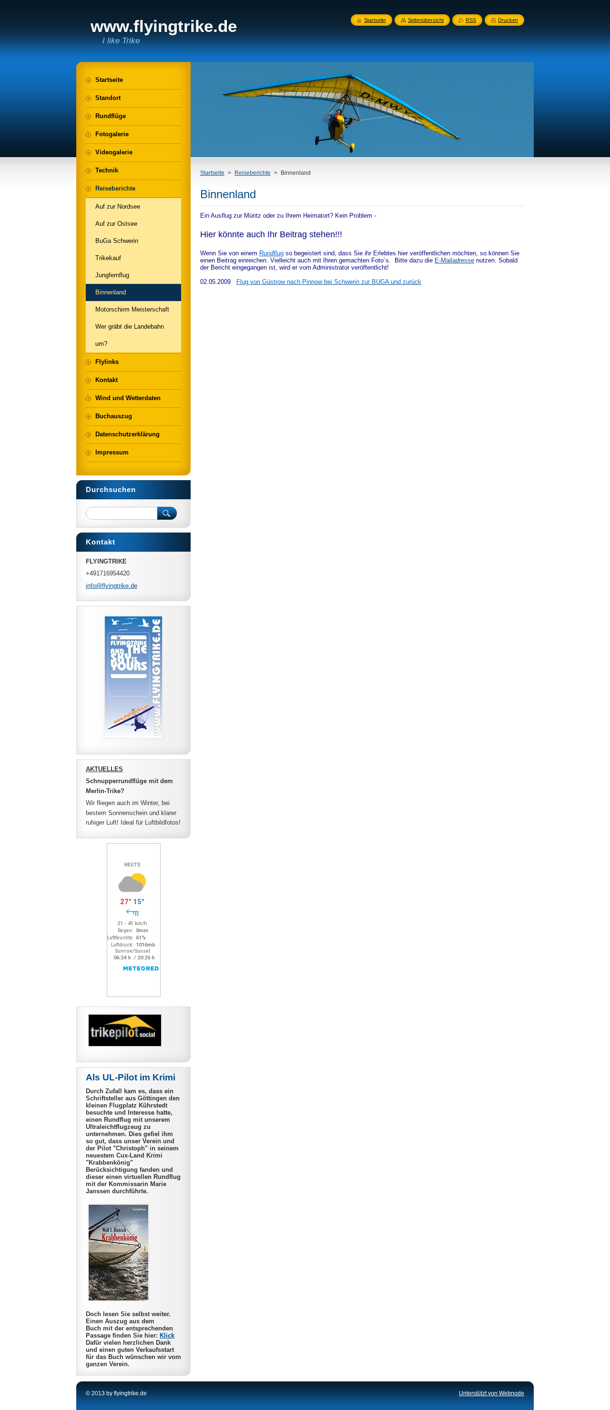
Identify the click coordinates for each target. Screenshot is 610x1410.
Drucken (508, 20)
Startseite (212, 173)
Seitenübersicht (426, 20)
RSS (471, 20)
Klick (167, 1335)
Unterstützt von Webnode (491, 1393)
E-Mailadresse (454, 260)
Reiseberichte (252, 173)
